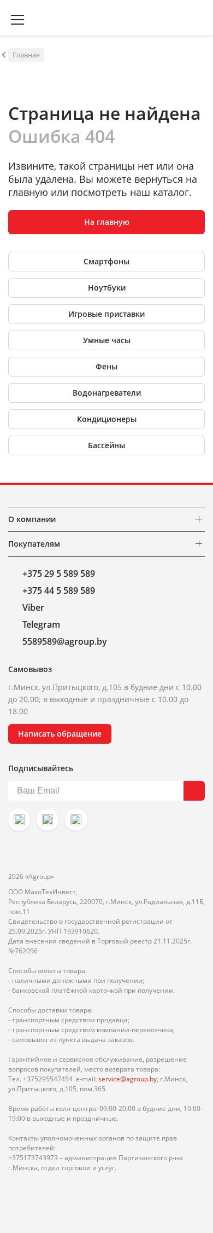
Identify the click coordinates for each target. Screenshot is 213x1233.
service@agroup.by (127, 1079)
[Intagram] (19, 820)
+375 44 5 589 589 (58, 590)
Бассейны (106, 445)
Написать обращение (60, 733)
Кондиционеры (107, 419)
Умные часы (107, 340)
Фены (106, 366)
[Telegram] (76, 820)
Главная (26, 55)
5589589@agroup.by (64, 641)
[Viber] (47, 820)
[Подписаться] (194, 791)
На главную (106, 222)
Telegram (41, 624)
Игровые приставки (106, 314)
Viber (33, 607)
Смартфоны (106, 261)
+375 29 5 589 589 (58, 574)
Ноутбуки (107, 287)
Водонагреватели (107, 392)
